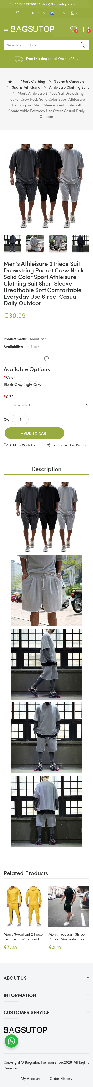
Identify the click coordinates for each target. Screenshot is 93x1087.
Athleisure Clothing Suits (69, 87)
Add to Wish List (22, 444)
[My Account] (74, 13)
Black (8, 384)
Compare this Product (70, 444)
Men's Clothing (33, 81)
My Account (30, 1078)
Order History (61, 1078)
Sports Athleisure (26, 87)
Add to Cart (36, 433)
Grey (19, 384)
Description (46, 469)
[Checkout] (18, 13)
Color (10, 377)
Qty (7, 419)
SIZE (10, 396)
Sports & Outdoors (69, 81)
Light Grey (32, 384)
